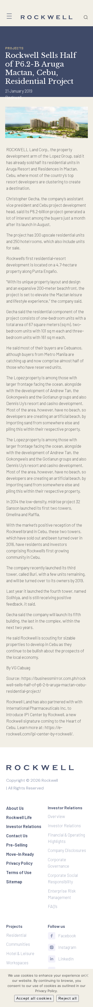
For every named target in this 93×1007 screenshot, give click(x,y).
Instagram (67, 947)
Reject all (67, 998)
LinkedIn (66, 958)
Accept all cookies (34, 998)
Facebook (67, 935)
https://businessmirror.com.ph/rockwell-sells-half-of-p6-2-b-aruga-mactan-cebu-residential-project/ (46, 685)
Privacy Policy (46, 991)
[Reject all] (86, 975)
